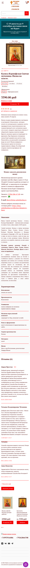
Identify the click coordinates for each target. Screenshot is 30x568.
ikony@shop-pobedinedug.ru (16, 200)
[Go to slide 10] (12, 68)
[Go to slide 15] (18, 68)
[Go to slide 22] (26, 68)
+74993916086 (15, 6)
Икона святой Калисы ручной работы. (6, 512)
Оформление (5, 89)
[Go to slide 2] (3, 68)
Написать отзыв (8, 488)
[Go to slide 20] (24, 68)
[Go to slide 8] (10, 68)
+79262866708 (15, 9)
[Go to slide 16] (19, 68)
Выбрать (22, 522)
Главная (3, 18)
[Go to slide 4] (5, 68)
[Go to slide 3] (4, 68)
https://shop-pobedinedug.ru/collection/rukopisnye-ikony (14, 208)
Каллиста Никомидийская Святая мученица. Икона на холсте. (22, 513)
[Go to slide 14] (17, 68)
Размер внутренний (7, 81)
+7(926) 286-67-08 (13, 194)
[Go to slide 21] (25, 68)
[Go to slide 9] (11, 68)
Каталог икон (12, 18)
